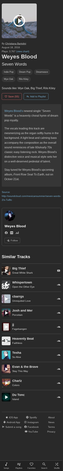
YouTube (33, 431)
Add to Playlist (38, 96)
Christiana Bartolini (15, 43)
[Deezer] (17, 233)
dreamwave (42, 72)
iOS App (13, 417)
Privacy (51, 431)
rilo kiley (24, 79)
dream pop (24, 72)
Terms (51, 427)
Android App (13, 422)
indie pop (8, 72)
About (51, 417)
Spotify (33, 417)
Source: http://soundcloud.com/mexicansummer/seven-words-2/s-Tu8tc (31, 196)
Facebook (33, 427)
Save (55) (13, 96)
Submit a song (13, 427)
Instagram (33, 422)
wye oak (8, 79)
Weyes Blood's (13, 110)
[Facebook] (6, 233)
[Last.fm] (11, 233)
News (51, 422)
